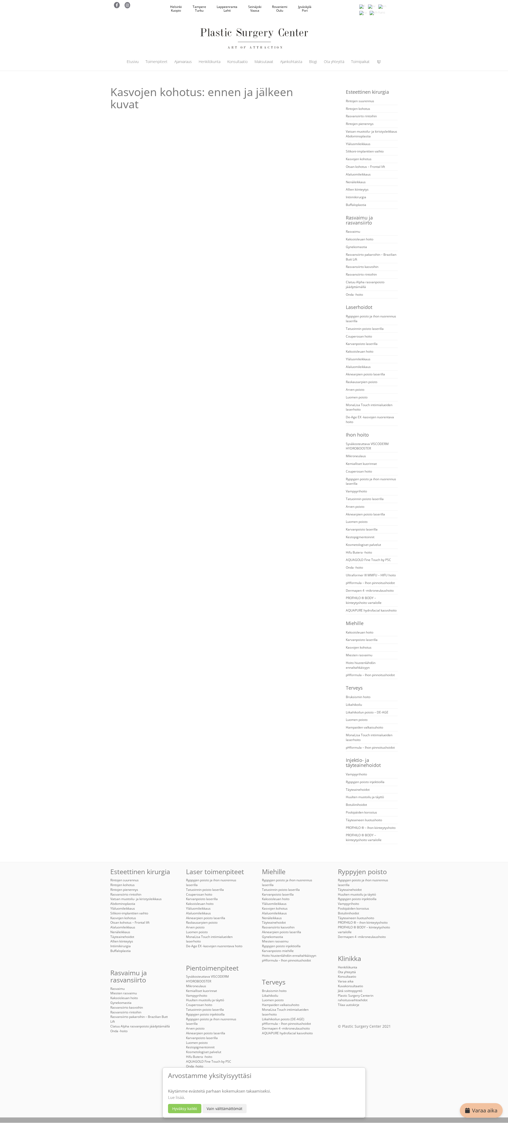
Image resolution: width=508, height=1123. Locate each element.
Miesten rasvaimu (359, 655)
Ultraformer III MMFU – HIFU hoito (371, 575)
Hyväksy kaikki (184, 1108)
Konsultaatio (237, 62)
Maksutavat (264, 62)
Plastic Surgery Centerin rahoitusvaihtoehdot (355, 998)
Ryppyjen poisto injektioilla (365, 782)
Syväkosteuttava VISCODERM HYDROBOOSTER (367, 446)
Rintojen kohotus (358, 108)
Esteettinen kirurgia (367, 92)
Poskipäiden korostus (361, 812)
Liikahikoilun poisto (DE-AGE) (283, 1019)
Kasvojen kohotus (358, 159)
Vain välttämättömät (224, 1108)
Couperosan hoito (359, 336)
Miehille (355, 623)
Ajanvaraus (183, 62)
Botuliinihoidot (356, 804)
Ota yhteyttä (334, 62)
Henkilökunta (209, 62)
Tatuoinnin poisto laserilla (365, 328)
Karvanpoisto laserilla (362, 344)
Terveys (354, 688)
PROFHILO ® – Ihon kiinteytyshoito (371, 827)
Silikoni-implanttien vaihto (365, 151)
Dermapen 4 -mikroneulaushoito (370, 590)
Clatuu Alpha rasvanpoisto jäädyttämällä (365, 284)
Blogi (313, 62)
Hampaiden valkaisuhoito (364, 727)
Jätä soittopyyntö (350, 991)
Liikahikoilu (354, 704)
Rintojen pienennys (360, 124)
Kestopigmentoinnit (360, 537)
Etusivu (133, 62)
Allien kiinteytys (357, 189)
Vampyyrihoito (356, 491)
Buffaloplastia (356, 205)
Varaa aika (484, 1110)
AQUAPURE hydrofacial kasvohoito (371, 610)
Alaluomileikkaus (358, 174)
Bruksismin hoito (358, 697)
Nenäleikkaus (356, 182)
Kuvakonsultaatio (350, 986)
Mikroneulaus (356, 456)
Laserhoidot (359, 307)
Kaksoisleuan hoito (359, 239)
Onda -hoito (354, 294)
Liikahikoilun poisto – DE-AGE (367, 712)
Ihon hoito (357, 435)
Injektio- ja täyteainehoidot (363, 762)
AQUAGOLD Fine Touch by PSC (368, 560)
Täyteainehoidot (358, 789)
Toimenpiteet (156, 62)
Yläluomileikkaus (358, 144)
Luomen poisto (357, 397)
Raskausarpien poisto (361, 382)
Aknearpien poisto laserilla (365, 374)
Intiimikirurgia (356, 197)
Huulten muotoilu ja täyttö (365, 797)
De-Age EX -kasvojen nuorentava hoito (214, 946)
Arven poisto (355, 389)
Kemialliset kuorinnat (361, 463)
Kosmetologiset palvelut (363, 544)
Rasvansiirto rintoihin (361, 116)
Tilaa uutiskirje (348, 1005)
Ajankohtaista (291, 62)
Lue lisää (176, 1097)
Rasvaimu (353, 231)
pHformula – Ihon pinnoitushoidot (370, 583)
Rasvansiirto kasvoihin (362, 266)
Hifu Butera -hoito (359, 552)
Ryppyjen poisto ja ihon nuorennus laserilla (211, 1021)
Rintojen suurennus (360, 101)
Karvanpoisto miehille (278, 951)
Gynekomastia (356, 247)
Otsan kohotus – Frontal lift (365, 166)
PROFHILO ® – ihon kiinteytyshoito (363, 922)
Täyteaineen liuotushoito (364, 820)
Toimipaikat (360, 62)
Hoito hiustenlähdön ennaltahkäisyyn (360, 665)
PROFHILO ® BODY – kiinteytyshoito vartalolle (364, 600)
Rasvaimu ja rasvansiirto (359, 220)
